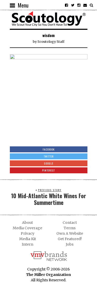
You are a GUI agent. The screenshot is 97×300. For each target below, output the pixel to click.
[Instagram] (79, 5)
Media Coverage (27, 228)
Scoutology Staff (51, 42)
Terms (70, 228)
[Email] (85, 5)
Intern (27, 244)
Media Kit (27, 239)
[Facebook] (66, 5)
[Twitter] (73, 5)
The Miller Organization (48, 274)
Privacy (27, 233)
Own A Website (69, 233)
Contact (70, 222)
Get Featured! (70, 239)
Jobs (69, 244)
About (27, 222)
